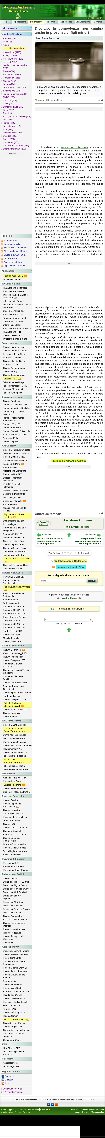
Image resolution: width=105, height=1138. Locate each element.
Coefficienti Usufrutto (13, 813)
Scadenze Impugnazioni (14, 434)
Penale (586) (9, 71)
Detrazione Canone (12, 912)
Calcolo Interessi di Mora (15, 350)
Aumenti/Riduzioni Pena (14, 778)
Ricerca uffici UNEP (12, 534)
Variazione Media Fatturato (16, 991)
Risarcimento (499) (12, 74)
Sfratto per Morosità (13, 501)
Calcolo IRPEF (10, 878)
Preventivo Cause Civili (14, 577)
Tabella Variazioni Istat (14, 321)
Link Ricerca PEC (11, 1048)
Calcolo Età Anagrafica (14, 1012)
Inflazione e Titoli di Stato (15, 339)
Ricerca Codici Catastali (14, 834)
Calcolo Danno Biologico (14, 725)
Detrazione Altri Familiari (15, 892)
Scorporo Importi (11, 599)
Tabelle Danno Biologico (14, 756)
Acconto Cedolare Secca (15, 919)
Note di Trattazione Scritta (15, 490)
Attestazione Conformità (14, 471)
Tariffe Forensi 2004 (12, 631)
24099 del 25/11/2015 (74, 147)
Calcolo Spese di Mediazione (17, 692)
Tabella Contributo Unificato (16, 453)
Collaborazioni (83, 22)
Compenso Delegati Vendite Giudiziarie (16, 671)
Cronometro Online (12, 1040)
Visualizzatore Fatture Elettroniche (13, 594)
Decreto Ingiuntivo (11, 497)
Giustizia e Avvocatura (14, 255)
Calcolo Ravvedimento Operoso (14, 924)
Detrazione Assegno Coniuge (17, 909)
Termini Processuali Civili (15, 404)
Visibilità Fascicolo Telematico (12, 485)
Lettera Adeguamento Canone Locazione (17, 306)
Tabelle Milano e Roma (14, 766)
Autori (6, 45)
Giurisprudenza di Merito (15, 251)
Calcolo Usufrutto (11, 810)
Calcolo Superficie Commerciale (11, 839)
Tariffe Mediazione (11, 696)
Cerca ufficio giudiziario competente (14, 529)
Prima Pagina (9, 38)
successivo (90, 534)
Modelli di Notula (11, 638)
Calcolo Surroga (10, 371)
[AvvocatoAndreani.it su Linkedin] (52, 1104)
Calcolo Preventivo (12, 713)
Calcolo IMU (9, 824)
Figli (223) (8, 120)
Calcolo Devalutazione (13, 311)
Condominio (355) (11, 78)
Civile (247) (8, 103)
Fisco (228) (8, 110)
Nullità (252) (9, 97)
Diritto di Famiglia (12, 244)
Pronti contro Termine (13, 866)
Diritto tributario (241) (13, 107)
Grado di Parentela (12, 820)
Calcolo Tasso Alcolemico (15, 954)
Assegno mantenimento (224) (17, 116)
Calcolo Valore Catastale (15, 827)
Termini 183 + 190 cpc (13, 424)
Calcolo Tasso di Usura (14, 375)
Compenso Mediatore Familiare (13, 677)
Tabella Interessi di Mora (15, 386)
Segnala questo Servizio (71, 609)
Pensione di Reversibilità (15, 817)
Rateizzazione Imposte (14, 929)
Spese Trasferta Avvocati (15, 617)
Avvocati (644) (10, 62)
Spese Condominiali (12, 855)
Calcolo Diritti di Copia (13, 457)
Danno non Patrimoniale (14, 735)
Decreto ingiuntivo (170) (14, 149)
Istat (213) (8, 129)
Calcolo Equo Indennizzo (15, 752)
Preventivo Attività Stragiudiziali (11, 581)
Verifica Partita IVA (12, 1005)
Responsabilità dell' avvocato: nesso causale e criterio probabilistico (88, 541)
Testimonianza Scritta (13, 555)
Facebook (9, 1076)
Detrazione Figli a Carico (15, 885)
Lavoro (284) (9, 84)
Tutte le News (10, 240)
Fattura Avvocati (11, 603)
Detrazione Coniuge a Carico (17, 889)
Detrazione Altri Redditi (14, 902)
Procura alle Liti (10, 467)
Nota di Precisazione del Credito (14, 509)
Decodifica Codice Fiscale (15, 1002)
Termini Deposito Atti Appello (16, 431)
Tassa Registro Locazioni (15, 851)
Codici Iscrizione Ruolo (14, 541)
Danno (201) (9, 139)
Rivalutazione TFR (12, 332)
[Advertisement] (13, 194)
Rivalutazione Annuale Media (17, 328)
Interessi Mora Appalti (13, 389)
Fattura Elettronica (12, 650)
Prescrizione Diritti (12, 958)
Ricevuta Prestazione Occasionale (13, 687)
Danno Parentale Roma (14, 738)
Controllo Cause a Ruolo (14, 548)
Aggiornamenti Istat (13, 262)
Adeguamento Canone (13, 301)
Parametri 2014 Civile (13, 606)
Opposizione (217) (12, 126)
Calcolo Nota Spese (12, 634)
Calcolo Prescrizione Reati (16, 788)
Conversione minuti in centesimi (13, 1035)
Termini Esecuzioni (12, 427)
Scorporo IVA (9, 981)
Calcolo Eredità (10, 800)
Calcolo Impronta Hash (14, 544)
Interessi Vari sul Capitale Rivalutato (15, 296)
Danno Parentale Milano (14, 742)
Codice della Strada (12, 568)
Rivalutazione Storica (13, 314)
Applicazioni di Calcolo (14, 265)
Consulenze (66, 22)
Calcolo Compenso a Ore (15, 699)
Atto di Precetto (10, 504)
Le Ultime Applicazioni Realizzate (13, 1053)
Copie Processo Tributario (15, 460)
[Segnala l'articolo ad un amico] (99, 100)
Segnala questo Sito (12, 1089)
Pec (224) (7, 113)
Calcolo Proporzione (12, 1026)
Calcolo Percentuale (12, 984)
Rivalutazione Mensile (13, 291)
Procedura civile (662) (13, 59)
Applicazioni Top (11, 1063)
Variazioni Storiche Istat (14, 318)
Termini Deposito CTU (13, 441)
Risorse (51, 22)
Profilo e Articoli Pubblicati (76, 527)
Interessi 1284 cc (11, 364)
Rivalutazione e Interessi (15, 288)
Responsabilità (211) (13, 133)
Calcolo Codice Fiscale (14, 998)
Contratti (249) (10, 100)
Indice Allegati (9, 524)
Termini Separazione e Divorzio (13, 413)
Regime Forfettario (12, 933)
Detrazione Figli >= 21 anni (16, 882)
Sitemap (26, 1112)
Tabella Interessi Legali (14, 382)
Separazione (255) (12, 91)
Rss (7, 1083)
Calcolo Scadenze (11, 401)
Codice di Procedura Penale (16, 792)
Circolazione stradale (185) (16, 145)
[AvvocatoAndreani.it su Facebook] (49, 1104)
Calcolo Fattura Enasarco (15, 682)
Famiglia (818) (10, 55)
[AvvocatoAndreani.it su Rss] (56, 1104)
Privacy (85, 1112)
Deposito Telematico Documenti (12, 479)
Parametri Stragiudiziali (14, 613)
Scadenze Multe (10, 438)
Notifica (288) (9, 81)
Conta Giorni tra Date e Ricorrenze (14, 962)
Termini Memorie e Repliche (16, 408)
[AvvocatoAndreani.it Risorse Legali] (19, 9)
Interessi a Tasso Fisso (14, 354)
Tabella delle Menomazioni (15, 769)
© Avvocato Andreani (13, 1092)
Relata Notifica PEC (12, 474)
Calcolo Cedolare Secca (14, 848)
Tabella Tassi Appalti (12, 393)
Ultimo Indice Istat (11, 325)
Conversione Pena (12, 781)
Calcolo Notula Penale (13, 641)
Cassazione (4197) (12, 52)
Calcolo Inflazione (11, 335)
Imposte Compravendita (14, 844)
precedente (46, 534)
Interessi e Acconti (12, 357)
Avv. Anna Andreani (48, 38)
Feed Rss (7, 42)
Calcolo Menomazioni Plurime (17, 745)
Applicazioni (20, 22)
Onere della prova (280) (14, 87)
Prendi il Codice (69, 598)
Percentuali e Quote (12, 988)
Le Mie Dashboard (11, 279)
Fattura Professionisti (13, 657)
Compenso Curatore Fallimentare (12, 665)
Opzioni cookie (97, 1112)
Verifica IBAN (9, 1009)
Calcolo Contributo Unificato (16, 450)
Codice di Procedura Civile (16, 565)
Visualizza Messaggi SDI (15, 653)
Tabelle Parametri (11, 620)
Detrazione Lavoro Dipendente (12, 897)
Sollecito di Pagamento (14, 494)
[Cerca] (91, 620)
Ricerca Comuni (10, 1016)
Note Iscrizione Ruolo (13, 537)
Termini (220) (9, 123)
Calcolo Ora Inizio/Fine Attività (14, 976)
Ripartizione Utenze (12, 995)
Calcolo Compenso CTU (14, 660)
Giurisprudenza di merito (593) (15, 66)
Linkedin (9, 1080)
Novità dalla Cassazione (15, 247)
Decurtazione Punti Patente (16, 951)
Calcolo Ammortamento (14, 368)
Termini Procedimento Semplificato (13, 419)
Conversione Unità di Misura (16, 1030)
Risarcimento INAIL (12, 749)
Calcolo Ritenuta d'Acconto (16, 709)
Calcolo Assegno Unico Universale (14, 937)
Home (6, 22)
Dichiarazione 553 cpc (13, 521)
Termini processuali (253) (15, 94)
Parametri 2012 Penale (14, 627)
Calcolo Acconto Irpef (13, 916)
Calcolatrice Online (12, 716)
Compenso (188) (11, 142)
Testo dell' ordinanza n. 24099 (68, 460)
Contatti (98, 22)
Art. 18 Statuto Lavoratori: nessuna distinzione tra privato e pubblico (50, 541)
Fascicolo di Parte (12, 464)
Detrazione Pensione (13, 905)
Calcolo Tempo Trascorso (15, 971)
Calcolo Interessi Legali (14, 347)
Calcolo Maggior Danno (14, 361)
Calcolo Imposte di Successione (12, 805)
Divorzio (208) (10, 136)
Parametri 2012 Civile (13, 624)
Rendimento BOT (11, 863)
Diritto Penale (10, 258)
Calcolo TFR (9, 943)
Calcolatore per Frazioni (14, 1023)
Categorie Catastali (12, 831)
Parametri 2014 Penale (14, 610)
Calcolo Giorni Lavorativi (15, 968)
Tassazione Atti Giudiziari (15, 551)
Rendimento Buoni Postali (15, 870)
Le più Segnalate (11, 1066)
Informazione (36, 22)
